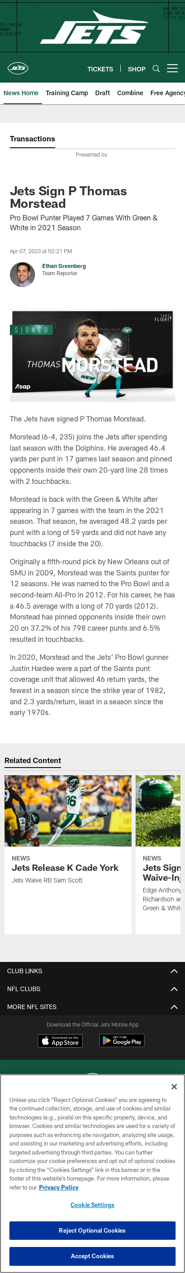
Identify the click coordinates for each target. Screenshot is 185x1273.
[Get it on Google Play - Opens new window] (121, 1045)
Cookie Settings (92, 1204)
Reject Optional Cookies (92, 1230)
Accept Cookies (93, 1256)
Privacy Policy (59, 1187)
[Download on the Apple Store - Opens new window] (60, 1041)
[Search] (156, 68)
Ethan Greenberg (64, 266)
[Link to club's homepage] (18, 64)
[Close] (174, 1087)
